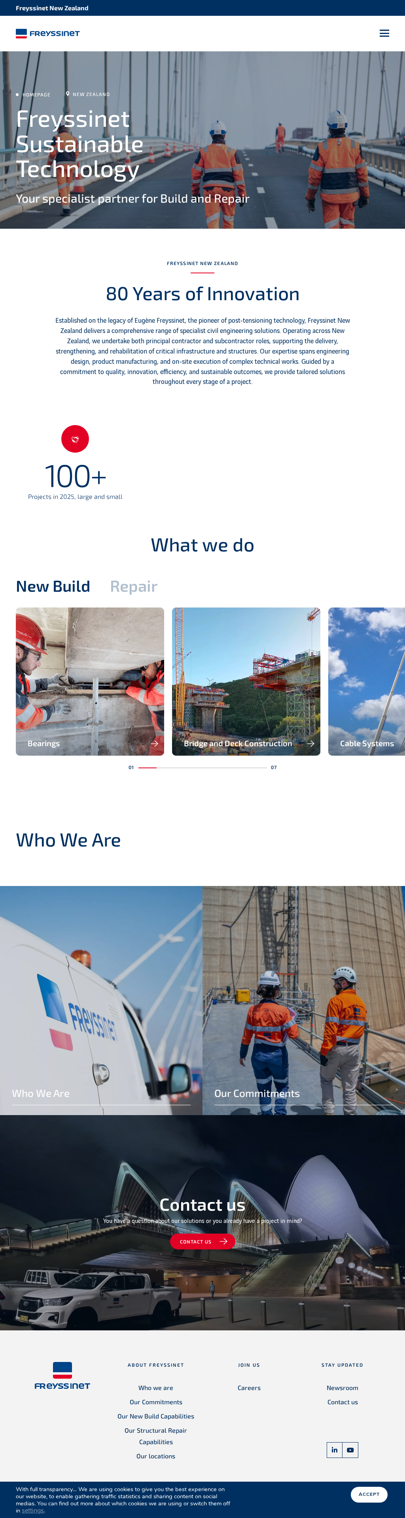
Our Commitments (156, 1401)
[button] (147, 767)
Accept (369, 1494)
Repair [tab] (134, 585)
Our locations (155, 1456)
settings (33, 1510)
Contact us (196, 1241)
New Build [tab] (53, 585)
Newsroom (342, 1387)
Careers (249, 1387)
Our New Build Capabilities (155, 1416)
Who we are (155, 1387)
